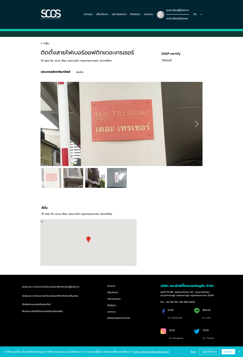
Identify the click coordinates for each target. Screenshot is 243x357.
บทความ (111, 312)
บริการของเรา (114, 299)
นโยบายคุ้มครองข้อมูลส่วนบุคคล (151, 351)
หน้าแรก (111, 286)
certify (175, 54)
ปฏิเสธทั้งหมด (209, 351)
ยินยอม (228, 351)
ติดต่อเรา (111, 305)
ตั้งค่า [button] (194, 351)
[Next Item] (197, 124)
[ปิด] (239, 351)
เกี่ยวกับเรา (112, 292)
